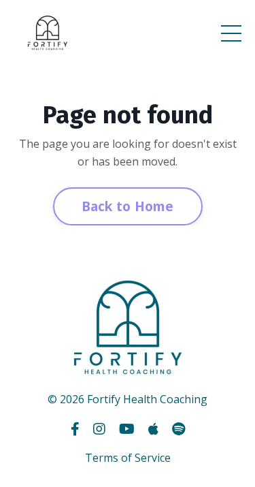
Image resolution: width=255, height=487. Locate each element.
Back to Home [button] (128, 206)
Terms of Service (128, 457)
